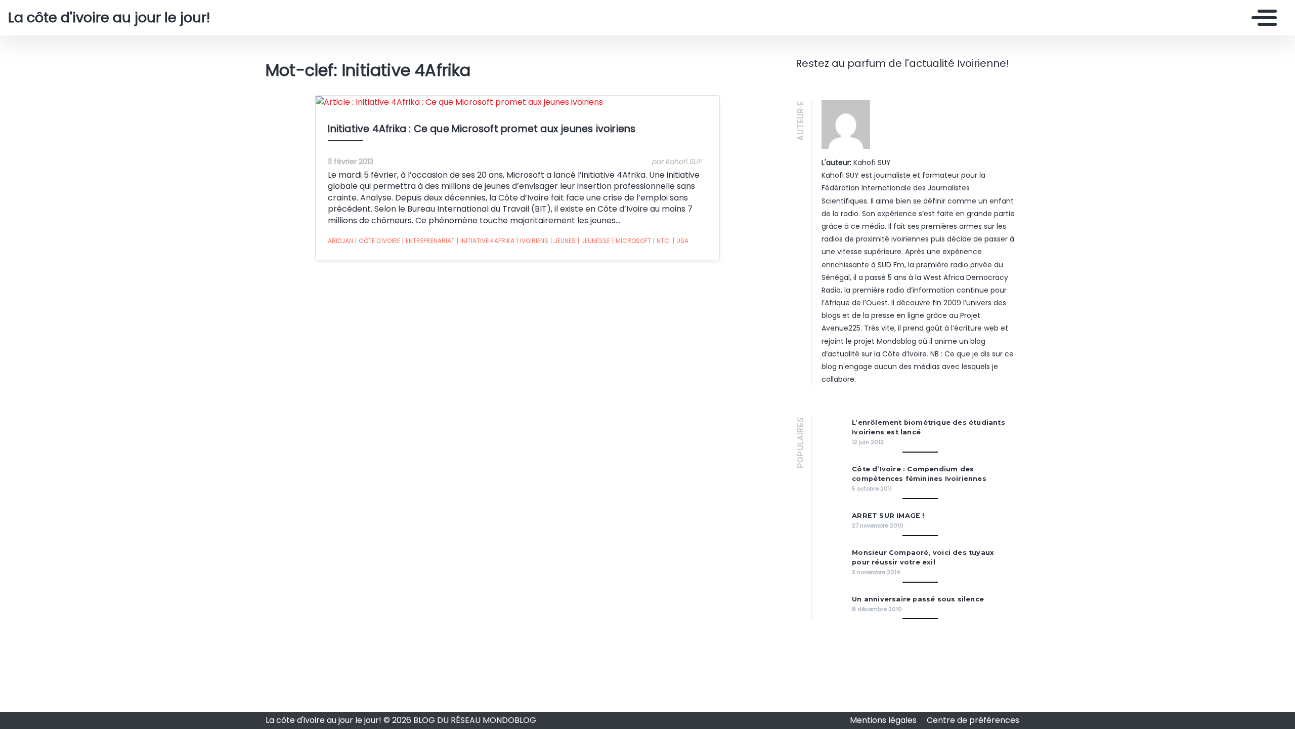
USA (680, 240)
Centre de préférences (973, 720)
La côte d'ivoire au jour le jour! (109, 18)
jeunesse (594, 240)
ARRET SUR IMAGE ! (888, 515)
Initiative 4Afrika (485, 240)
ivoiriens (532, 240)
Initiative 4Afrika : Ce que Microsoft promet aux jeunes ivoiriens (481, 129)
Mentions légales (884, 720)
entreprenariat (428, 240)
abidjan (340, 240)
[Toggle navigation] (1261, 17)
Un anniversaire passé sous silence (918, 599)
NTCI (662, 240)
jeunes (563, 240)
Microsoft (631, 240)
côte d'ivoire (377, 240)
